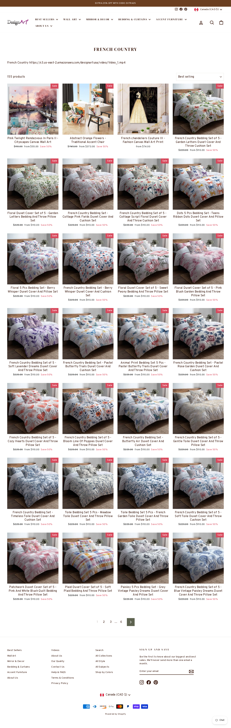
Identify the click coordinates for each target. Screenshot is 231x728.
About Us (42, 26)
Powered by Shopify (115, 714)
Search (99, 650)
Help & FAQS (58, 672)
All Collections (103, 655)
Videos (55, 650)
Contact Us (57, 666)
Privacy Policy (59, 683)
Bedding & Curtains (133, 19)
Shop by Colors (104, 672)
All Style (100, 661)
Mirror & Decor (98, 19)
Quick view (33, 130)
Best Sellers (45, 19)
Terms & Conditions (62, 677)
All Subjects (102, 666)
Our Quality (57, 661)
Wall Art (70, 19)
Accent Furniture (170, 19)
